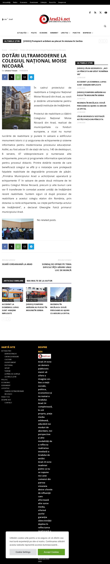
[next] (105, 41)
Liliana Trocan (11, 71)
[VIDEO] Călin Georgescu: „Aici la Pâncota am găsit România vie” (92, 71)
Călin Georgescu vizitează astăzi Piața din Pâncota (90, 118)
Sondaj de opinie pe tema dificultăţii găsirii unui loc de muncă (56, 267)
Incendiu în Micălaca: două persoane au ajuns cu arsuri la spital (58, 41)
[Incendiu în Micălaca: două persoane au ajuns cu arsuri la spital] (60, 294)
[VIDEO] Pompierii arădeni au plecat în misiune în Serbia (36, 307)
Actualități (14, 50)
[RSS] (95, 13)
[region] (37, 544)
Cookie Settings (23, 552)
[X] (101, 13)
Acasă (4, 50)
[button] (105, 26)
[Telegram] (31, 77)
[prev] (101, 41)
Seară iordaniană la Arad (17, 264)
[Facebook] (90, 13)
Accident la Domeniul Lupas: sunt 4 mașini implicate (92, 83)
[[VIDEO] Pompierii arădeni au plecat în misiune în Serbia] (36, 294)
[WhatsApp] (18, 77)
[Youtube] (106, 13)
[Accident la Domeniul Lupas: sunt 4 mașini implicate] (12, 294)
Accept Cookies (51, 552)
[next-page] (8, 319)
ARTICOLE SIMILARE (13, 280)
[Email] (25, 77)
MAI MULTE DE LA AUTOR (39, 280)
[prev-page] (4, 319)
